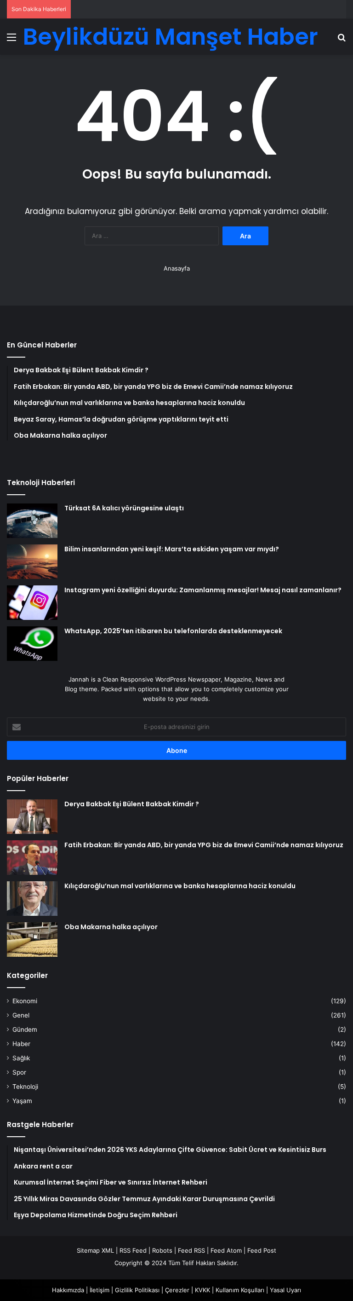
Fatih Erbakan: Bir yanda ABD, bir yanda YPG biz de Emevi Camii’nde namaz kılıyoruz (203, 845)
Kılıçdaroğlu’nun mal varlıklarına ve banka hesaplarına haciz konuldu (180, 885)
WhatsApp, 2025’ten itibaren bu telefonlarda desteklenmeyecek (173, 631)
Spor (19, 1072)
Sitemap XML (95, 1250)
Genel (20, 1015)
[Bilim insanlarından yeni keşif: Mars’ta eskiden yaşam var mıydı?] (32, 561)
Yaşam (22, 1100)
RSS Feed (133, 1250)
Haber (21, 1043)
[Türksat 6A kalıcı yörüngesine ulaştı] (32, 520)
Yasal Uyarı (285, 1290)
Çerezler (177, 1290)
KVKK (202, 1290)
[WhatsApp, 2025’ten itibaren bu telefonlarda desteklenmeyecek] (32, 643)
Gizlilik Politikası (137, 1290)
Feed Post (261, 1250)
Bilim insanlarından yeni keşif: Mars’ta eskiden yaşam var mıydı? (171, 549)
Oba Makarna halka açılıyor (111, 926)
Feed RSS (191, 1250)
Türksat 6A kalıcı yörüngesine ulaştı (124, 508)
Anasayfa (177, 268)
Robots (162, 1250)
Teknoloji (25, 1086)
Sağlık (21, 1058)
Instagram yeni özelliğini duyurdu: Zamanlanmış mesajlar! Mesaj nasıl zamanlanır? (203, 590)
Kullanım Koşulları (240, 1290)
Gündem (24, 1029)
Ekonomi (24, 1001)
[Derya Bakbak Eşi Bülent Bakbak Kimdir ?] (32, 816)
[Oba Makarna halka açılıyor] (32, 939)
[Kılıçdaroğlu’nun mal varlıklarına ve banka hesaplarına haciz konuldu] (32, 898)
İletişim (99, 1290)
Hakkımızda (68, 1290)
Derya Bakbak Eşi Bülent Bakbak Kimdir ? (131, 804)
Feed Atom (226, 1250)
